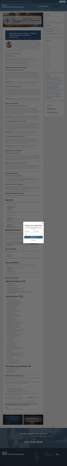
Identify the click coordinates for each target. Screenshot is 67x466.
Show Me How (33, 237)
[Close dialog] (42, 223)
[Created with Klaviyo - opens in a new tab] (33, 243)
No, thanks (33, 240)
